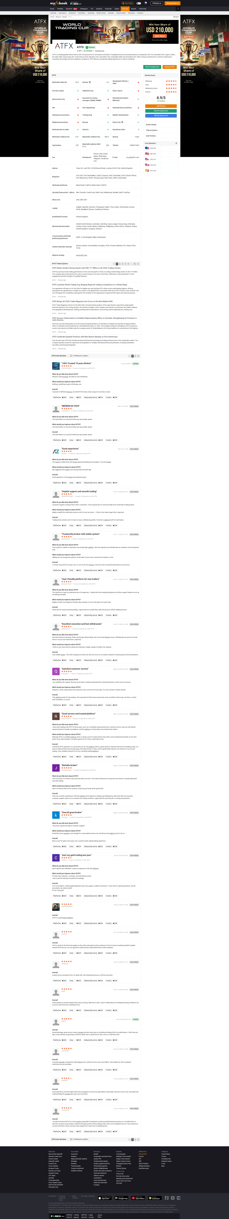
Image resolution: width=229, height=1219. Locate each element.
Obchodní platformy (100, 1173)
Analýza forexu (54, 1173)
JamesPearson (66, 770)
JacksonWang (66, 368)
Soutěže (73, 1163)
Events (100, 1215)
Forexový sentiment (77, 1168)
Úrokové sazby (53, 1159)
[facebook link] (167, 1198)
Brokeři (133, 9)
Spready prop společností (124, 1178)
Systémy (99, 9)
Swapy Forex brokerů (123, 1159)
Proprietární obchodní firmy (103, 1156)
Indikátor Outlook (76, 1171)
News (99, 1217)
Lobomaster (65, 411)
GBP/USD (153, 154)
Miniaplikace (143, 1154)
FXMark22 (64, 964)
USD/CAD (153, 165)
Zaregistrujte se (173, 3)
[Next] (138, 263)
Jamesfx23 (65, 1051)
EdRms (63, 1021)
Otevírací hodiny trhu (55, 1156)
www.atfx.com (81, 255)
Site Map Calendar (88, 1196)
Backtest (71, 9)
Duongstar (64, 673)
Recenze (125, 9)
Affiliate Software (144, 1166)
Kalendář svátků (54, 1161)
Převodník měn (53, 1187)
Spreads (111, 13)
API (140, 1159)
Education (131, 13)
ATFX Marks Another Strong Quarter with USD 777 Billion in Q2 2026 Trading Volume (86, 268)
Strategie (74, 1161)
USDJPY (69, 1217)
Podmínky (52, 1196)
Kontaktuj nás (166, 1159)
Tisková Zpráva (151, 130)
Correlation (81, 13)
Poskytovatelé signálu (101, 1161)
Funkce (141, 1156)
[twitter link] (172, 1198)
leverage (65, 377)
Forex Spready (120, 1154)
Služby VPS (97, 1159)
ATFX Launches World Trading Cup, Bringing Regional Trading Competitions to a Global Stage (89, 285)
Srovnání (119, 1183)
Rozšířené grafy (144, 1168)
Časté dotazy (165, 1154)
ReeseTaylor (65, 539)
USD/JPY (153, 159)
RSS (140, 1161)
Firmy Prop (142, 9)
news (78, 749)
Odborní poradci (99, 1175)
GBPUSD (84, 1215)
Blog (162, 1166)
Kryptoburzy (98, 1178)
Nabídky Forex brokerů (123, 1156)
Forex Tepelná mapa (55, 1182)
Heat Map (91, 13)
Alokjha (63, 453)
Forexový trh (53, 1163)
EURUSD (69, 1215)
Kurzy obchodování (100, 1180)
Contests (140, 13)
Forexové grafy (76, 1166)
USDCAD (84, 1217)
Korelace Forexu (54, 1168)
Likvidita (51, 1178)
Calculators (62, 13)
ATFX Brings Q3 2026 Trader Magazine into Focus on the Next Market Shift (82, 301)
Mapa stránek (75, 1197)
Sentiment (72, 13)
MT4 (74, 947)
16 (135, 264)
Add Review (161, 106)
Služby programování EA (102, 1163)
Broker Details (151, 124)
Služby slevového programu (103, 1171)
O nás (163, 1163)
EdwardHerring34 (67, 496)
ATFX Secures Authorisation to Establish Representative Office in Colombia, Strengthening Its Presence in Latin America (94, 319)
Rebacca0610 (66, 718)
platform (107, 520)
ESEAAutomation (67, 906)
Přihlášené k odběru (81, 356)
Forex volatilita (53, 1166)
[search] (179, 9)
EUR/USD (153, 148)
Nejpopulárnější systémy (79, 1159)
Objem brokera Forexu (123, 1161)
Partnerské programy (100, 1166)
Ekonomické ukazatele (56, 1185)
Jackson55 (65, 1110)
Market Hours (101, 13)
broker (58, 462)
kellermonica (65, 629)
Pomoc (163, 1156)
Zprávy (117, 9)
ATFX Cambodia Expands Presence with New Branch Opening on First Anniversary (84, 337)
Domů (52, 9)
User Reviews (151, 136)
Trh (92, 9)
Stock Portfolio (143, 1163)
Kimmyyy (64, 817)
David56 (64, 934)
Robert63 (64, 1080)
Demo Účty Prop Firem (123, 1181)
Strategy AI (84, 9)
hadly (63, 991)
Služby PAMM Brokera (101, 1168)
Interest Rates (121, 13)
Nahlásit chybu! (166, 1161)
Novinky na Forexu (55, 1171)
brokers (69, 392)
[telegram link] (178, 1198)
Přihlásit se (157, 3)
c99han (63, 860)
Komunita (108, 9)
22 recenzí (161, 101)
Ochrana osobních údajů (62, 1198)
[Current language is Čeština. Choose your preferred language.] (146, 3)
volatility (90, 547)
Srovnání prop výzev (122, 1176)
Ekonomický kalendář (55, 1154)
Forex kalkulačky (54, 1180)
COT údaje (52, 1175)
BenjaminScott (66, 584)
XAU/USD (153, 171)
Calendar (53, 13)
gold (71, 886)
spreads (66, 833)
